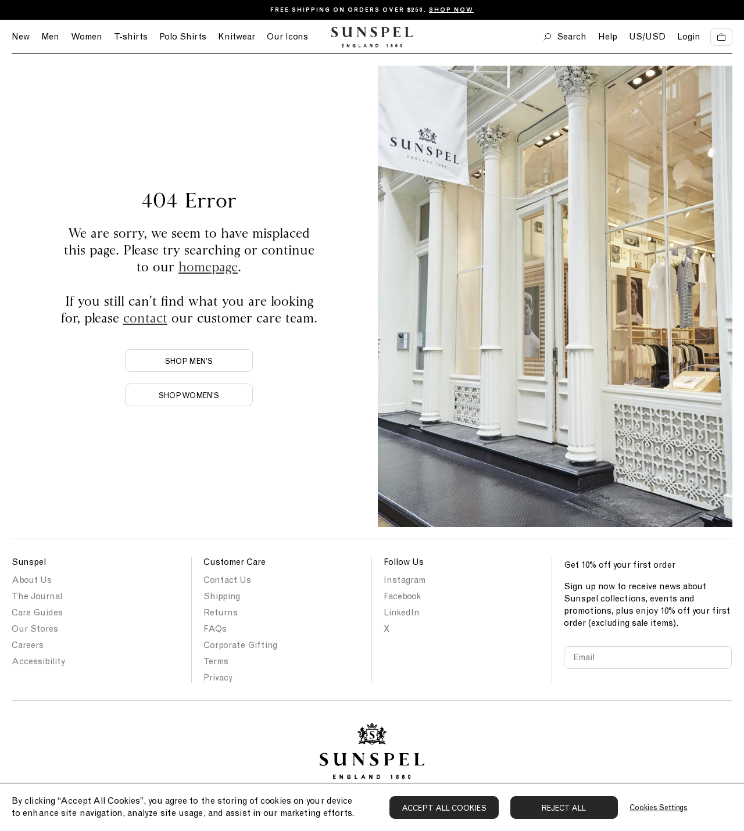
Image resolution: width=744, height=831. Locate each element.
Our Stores (35, 629)
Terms (215, 661)
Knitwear (236, 36)
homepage (208, 266)
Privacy (218, 677)
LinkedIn (402, 612)
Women (86, 36)
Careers (28, 645)
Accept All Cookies (444, 808)
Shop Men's (189, 361)
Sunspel (29, 562)
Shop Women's (189, 395)
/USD (647, 36)
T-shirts (131, 36)
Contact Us (227, 580)
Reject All (564, 808)
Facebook (402, 596)
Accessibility (38, 661)
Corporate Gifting (240, 645)
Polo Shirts (182, 36)
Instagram (404, 580)
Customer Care (234, 562)
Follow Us (404, 562)
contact (145, 317)
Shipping (221, 596)
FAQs (215, 629)
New (21, 36)
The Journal (37, 596)
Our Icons (287, 36)
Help (607, 36)
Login (688, 36)
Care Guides (37, 612)
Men (50, 36)
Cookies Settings (658, 807)
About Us (32, 580)
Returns (220, 612)
